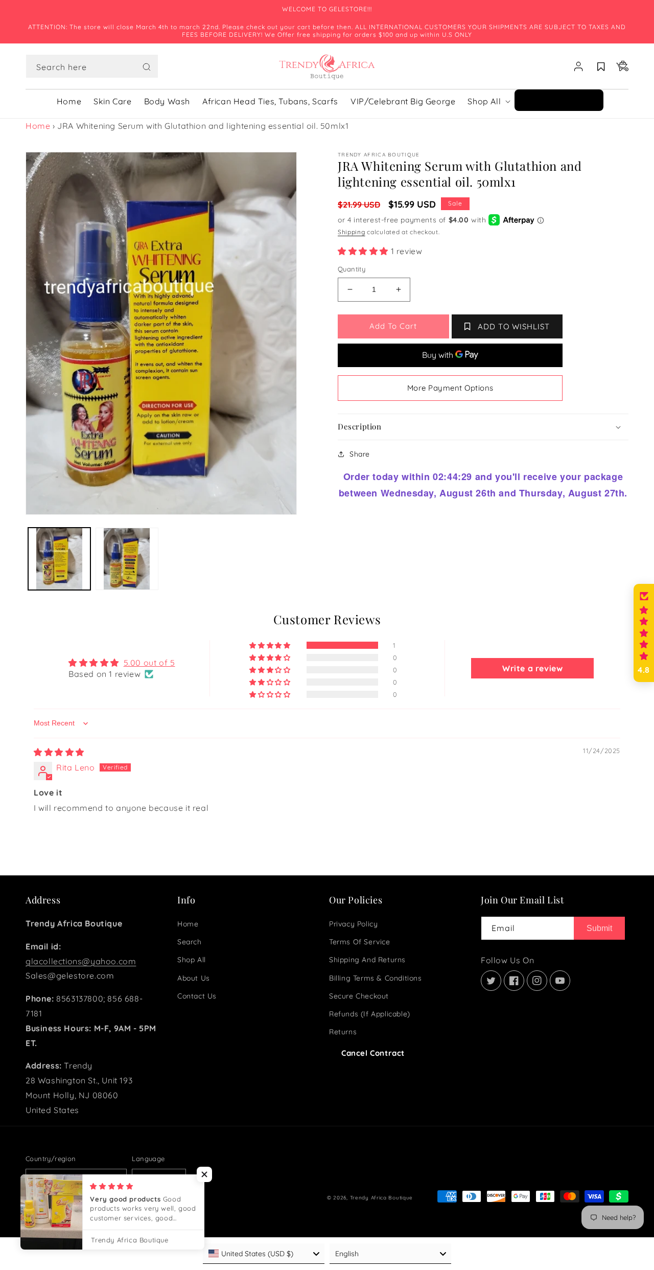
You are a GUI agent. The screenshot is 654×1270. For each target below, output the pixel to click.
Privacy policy (353, 923)
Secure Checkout (359, 996)
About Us (193, 978)
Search (189, 941)
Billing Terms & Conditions (375, 978)
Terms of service (359, 941)
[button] (92, 66)
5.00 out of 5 (149, 662)
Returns (343, 1031)
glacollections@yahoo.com (81, 961)
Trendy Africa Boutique (381, 1197)
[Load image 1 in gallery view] (59, 559)
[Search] (146, 67)
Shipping (351, 232)
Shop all (191, 959)
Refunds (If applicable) (369, 1013)
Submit (599, 928)
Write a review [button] (532, 668)
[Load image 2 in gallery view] (127, 559)
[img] (59, 752)
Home (38, 126)
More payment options (450, 388)
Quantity (351, 269)
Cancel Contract (373, 1053)
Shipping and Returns (367, 959)
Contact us (197, 996)
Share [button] (359, 454)
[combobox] (92, 66)
